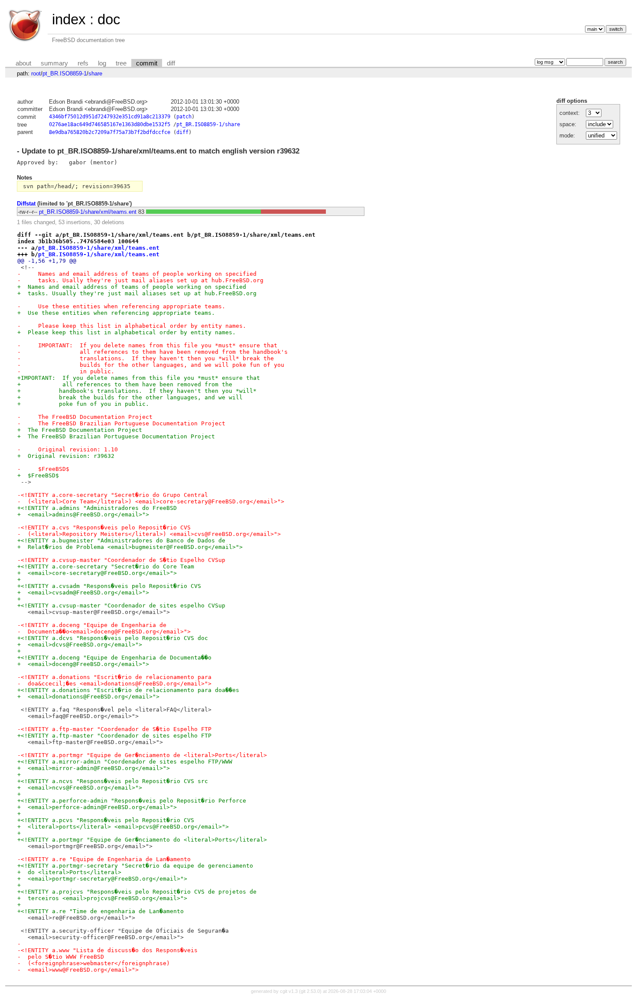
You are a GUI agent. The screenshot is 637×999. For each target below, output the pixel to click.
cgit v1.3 (289, 991)
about (23, 63)
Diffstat (26, 203)
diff (171, 63)
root (36, 73)
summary (54, 63)
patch (184, 117)
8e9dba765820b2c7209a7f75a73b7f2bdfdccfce (109, 132)
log (102, 63)
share (95, 73)
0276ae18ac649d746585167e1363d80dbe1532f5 (109, 124)
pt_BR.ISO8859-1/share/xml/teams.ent (87, 212)
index (69, 19)
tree (121, 63)
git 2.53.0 (310, 991)
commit (146, 63)
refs (83, 63)
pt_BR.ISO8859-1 (64, 73)
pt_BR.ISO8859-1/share (208, 124)
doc (109, 19)
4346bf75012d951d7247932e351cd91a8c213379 (109, 117)
